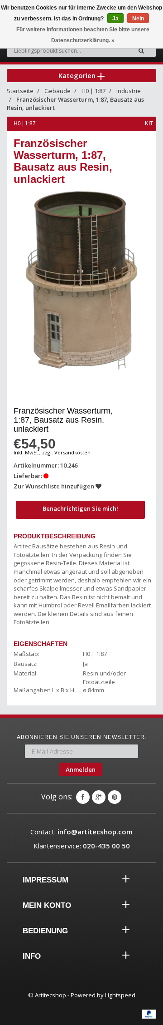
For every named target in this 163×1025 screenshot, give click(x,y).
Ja (115, 18)
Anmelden (81, 769)
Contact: (81, 831)
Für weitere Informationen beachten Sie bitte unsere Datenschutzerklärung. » (82, 35)
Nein (138, 18)
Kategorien (77, 75)
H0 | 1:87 (93, 91)
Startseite (20, 91)
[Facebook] (83, 797)
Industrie (128, 91)
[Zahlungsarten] (149, 1014)
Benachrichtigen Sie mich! (80, 508)
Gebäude (57, 91)
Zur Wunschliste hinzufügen (55, 486)
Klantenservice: (82, 845)
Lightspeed (120, 995)
